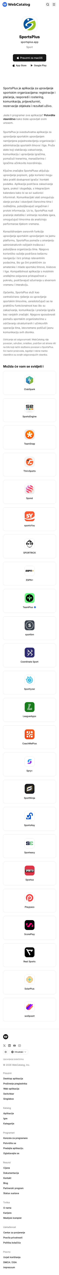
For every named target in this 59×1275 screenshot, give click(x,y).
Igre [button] (5, 1118)
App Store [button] (21, 65)
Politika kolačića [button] (12, 1242)
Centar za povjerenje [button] (14, 1232)
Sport (29, 47)
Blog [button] (5, 1183)
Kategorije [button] (8, 1123)
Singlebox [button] (8, 1098)
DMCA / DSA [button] (10, 1262)
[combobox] (18, 1051)
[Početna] (16, 4)
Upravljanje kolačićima (13, 1059)
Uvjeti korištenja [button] (11, 1257)
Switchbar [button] (8, 1093)
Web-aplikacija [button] (11, 1088)
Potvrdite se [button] (9, 1143)
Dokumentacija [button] (11, 1173)
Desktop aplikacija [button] (13, 1078)
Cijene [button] (6, 1167)
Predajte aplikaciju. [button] (13, 1148)
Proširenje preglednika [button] (15, 1083)
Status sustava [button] (11, 1193)
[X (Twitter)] (4, 1045)
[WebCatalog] (5, 1036)
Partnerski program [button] (13, 1188)
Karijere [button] (7, 1212)
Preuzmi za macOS (31, 57)
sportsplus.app (29, 42)
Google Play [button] (40, 65)
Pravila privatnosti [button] (12, 1237)
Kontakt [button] (7, 1178)
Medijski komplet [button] (12, 1218)
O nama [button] (7, 1207)
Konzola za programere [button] (15, 1138)
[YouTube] (14, 1045)
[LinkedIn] (9, 1045)
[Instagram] (19, 1045)
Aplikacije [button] (8, 1113)
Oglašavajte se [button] (11, 1153)
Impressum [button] (9, 1267)
